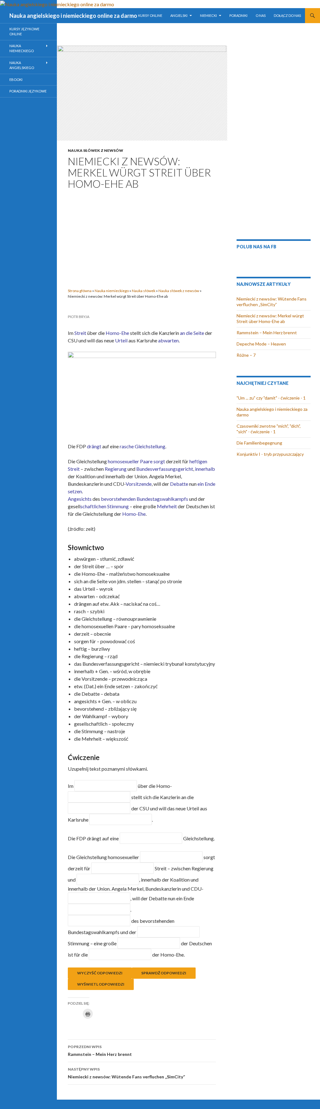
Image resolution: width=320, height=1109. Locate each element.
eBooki (15, 79)
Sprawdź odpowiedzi (163, 973)
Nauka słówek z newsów (95, 150)
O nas (261, 15)
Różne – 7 (246, 355)
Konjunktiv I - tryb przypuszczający (270, 454)
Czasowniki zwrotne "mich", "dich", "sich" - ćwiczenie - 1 (269, 428)
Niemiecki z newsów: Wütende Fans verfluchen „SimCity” (126, 1073)
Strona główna (80, 290)
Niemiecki (208, 15)
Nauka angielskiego (21, 65)
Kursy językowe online (24, 31)
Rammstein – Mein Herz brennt (100, 1050)
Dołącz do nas (287, 15)
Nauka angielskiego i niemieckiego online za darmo (73, 15)
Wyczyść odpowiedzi (99, 973)
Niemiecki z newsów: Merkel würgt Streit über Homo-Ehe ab (270, 318)
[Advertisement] (142, 237)
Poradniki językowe (28, 91)
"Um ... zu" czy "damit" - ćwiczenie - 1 (271, 397)
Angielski (179, 15)
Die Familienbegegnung (259, 442)
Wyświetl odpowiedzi (100, 984)
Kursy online (150, 15)
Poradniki (238, 15)
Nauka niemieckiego (112, 290)
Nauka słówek (143, 290)
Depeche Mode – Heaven (261, 343)
